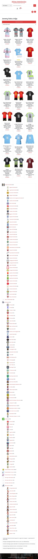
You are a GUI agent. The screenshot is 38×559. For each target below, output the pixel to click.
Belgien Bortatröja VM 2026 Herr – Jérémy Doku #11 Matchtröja (7, 61)
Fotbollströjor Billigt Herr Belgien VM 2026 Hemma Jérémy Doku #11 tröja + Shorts (7, 126)
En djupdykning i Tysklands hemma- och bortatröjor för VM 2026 (15, 546)
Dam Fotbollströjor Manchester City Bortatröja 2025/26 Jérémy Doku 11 (30, 104)
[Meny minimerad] (32, 12)
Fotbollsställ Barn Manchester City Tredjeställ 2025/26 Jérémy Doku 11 (30, 84)
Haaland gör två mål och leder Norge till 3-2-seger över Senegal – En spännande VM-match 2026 (19, 539)
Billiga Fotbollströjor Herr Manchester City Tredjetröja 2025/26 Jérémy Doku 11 (30, 127)
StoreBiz (28, 557)
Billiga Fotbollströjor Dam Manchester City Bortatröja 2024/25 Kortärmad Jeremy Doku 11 (7, 173)
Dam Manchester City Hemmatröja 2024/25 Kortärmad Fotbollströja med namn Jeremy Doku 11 (18, 150)
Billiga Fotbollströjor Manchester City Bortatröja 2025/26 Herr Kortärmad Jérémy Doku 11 (19, 127)
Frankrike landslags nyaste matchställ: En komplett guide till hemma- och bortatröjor (19, 543)
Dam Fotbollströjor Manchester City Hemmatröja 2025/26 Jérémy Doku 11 (18, 84)
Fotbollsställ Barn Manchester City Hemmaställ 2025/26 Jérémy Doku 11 (18, 63)
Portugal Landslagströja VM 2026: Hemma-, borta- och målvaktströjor (16, 541)
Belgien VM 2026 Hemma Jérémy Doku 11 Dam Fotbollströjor (30, 41)
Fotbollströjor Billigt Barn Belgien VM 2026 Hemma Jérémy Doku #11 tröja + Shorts (18, 105)
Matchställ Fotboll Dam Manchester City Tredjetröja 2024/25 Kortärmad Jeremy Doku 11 (30, 173)
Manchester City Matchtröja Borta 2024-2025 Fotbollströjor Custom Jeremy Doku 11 (18, 172)
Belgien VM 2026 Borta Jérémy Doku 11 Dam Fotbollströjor (7, 41)
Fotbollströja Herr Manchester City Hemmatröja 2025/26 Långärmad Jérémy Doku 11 (30, 148)
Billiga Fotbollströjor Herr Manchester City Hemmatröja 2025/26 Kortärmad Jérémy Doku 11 (7, 149)
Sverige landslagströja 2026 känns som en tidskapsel (13, 548)
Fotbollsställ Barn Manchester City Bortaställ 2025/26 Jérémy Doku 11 (7, 81)
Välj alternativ (30, 58)
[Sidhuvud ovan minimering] (35, 12)
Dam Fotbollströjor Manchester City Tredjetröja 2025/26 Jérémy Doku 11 (7, 104)
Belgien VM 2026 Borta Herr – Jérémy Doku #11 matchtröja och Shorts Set (18, 41)
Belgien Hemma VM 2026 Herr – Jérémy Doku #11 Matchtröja (29, 60)
